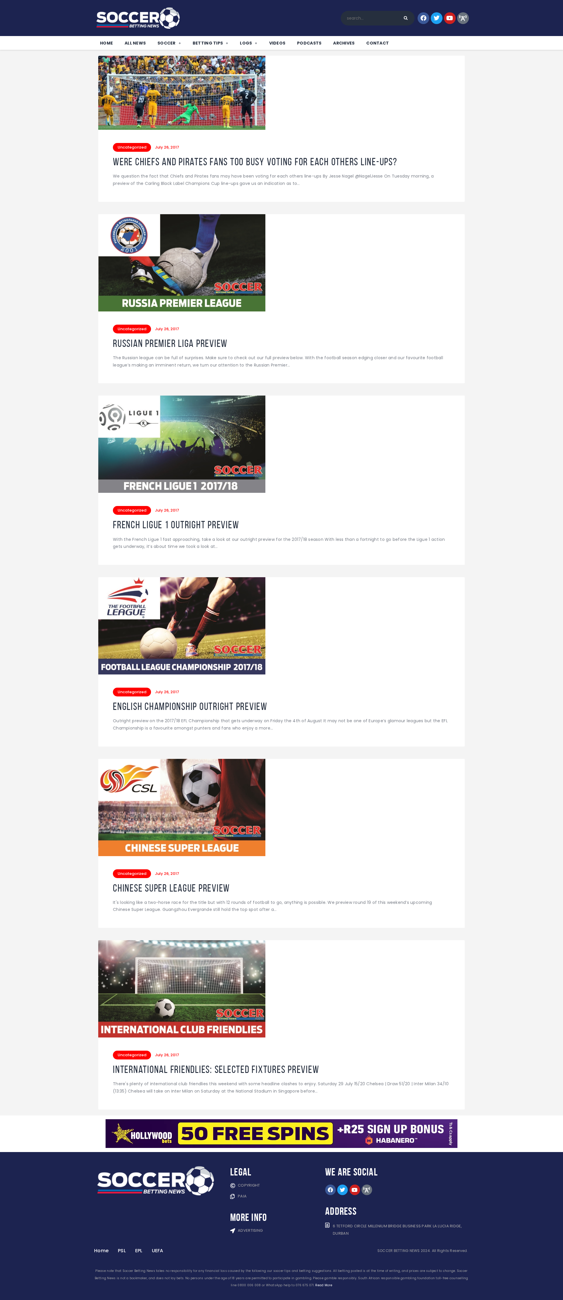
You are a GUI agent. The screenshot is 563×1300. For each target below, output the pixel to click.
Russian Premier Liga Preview (170, 343)
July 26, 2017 (167, 147)
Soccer (166, 43)
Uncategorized (132, 147)
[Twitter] (436, 18)
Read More (323, 1285)
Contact (377, 43)
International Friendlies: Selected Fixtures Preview (216, 1069)
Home (106, 43)
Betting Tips (208, 43)
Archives (344, 43)
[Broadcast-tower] (463, 18)
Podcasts (309, 43)
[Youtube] (450, 18)
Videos (277, 43)
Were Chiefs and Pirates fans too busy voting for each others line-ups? (255, 162)
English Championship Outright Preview (190, 706)
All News (135, 43)
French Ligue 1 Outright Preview (176, 525)
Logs (246, 43)
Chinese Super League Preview (171, 888)
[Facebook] (423, 18)
